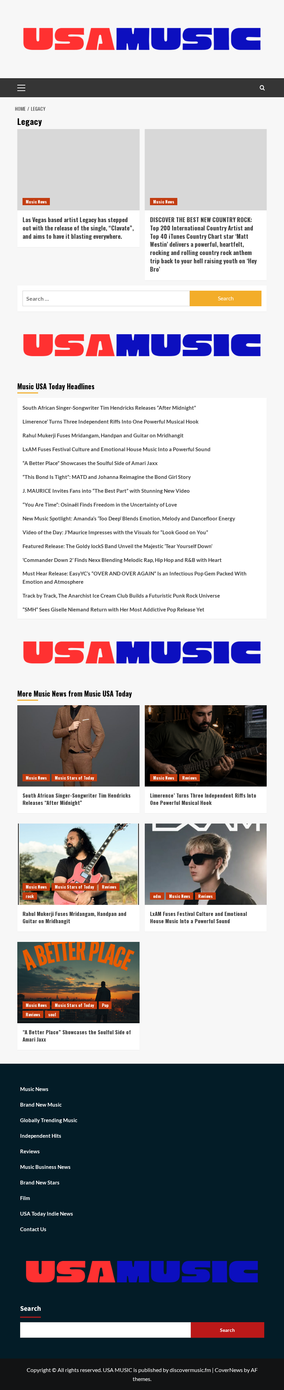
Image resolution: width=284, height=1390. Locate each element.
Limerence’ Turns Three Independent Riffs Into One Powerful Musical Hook (110, 421)
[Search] (262, 88)
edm (157, 896)
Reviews (189, 778)
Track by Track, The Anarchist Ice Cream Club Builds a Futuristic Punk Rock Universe (121, 595)
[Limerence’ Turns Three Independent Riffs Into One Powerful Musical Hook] (206, 746)
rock (30, 896)
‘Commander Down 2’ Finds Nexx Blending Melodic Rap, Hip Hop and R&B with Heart (122, 560)
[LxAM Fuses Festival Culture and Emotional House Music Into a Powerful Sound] (206, 864)
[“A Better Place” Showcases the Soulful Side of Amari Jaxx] (78, 982)
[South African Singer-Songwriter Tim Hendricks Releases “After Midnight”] (78, 746)
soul (52, 1014)
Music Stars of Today (74, 778)
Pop (105, 1005)
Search (30, 1309)
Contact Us (33, 1229)
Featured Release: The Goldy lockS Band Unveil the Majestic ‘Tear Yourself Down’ (117, 546)
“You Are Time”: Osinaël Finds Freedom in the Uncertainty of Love (100, 504)
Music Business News (45, 1167)
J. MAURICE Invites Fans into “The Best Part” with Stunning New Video (106, 491)
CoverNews (229, 1369)
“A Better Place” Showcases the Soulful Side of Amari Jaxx (90, 463)
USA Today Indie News (46, 1213)
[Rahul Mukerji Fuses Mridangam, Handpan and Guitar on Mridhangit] (78, 864)
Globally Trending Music (48, 1120)
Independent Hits (40, 1136)
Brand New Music (41, 1104)
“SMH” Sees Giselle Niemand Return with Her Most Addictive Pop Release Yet (113, 609)
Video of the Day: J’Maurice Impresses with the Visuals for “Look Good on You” (115, 532)
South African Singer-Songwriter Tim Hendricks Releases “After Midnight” (109, 408)
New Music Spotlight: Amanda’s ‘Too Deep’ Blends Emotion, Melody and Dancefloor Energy (129, 518)
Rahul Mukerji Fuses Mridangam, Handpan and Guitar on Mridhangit (103, 435)
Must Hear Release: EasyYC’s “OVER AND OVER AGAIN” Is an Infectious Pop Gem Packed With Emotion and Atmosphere (135, 577)
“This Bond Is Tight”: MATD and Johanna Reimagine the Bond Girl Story (107, 477)
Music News (36, 202)
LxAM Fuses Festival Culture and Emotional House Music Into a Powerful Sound (117, 449)
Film (25, 1198)
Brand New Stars (40, 1182)
